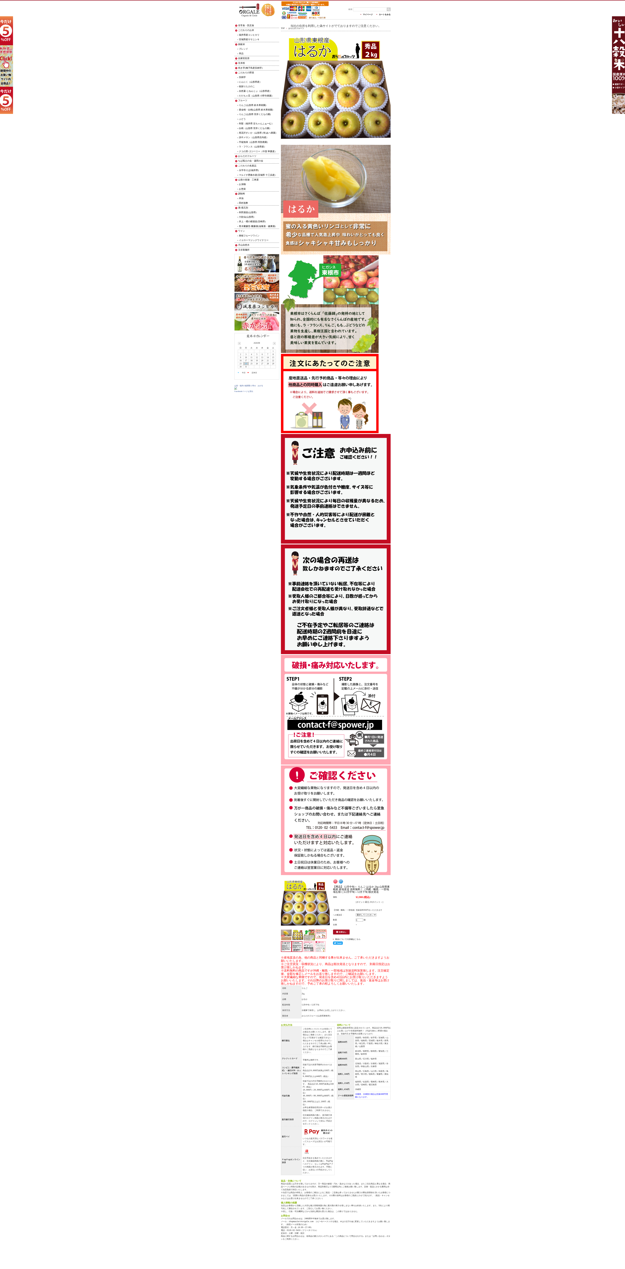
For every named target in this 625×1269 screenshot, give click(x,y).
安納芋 (242, 77)
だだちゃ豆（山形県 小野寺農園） (256, 96)
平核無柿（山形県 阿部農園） (254, 142)
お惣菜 (242, 189)
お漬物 (242, 184)
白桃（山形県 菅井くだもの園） (255, 128)
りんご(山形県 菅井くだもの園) (255, 114)
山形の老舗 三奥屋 (248, 179)
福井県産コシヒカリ (249, 35)
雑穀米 (241, 44)
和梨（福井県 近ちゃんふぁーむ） (256, 123)
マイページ (368, 14)
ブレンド (243, 49)
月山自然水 (244, 245)
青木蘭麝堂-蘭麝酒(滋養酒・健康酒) (257, 226)
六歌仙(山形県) (246, 217)
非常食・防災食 (246, 25)
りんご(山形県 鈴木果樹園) (252, 105)
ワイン (241, 231)
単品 (241, 53)
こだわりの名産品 (247, 166)
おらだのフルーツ (296, 28)
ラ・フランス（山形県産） (252, 146)
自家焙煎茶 (244, 58)
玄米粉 (241, 63)
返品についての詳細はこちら (348, 939)
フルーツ (242, 100)
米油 (241, 198)
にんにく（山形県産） (250, 82)
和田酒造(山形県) (248, 212)
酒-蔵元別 (243, 207)
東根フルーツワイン (249, 235)
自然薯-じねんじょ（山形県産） (255, 91)
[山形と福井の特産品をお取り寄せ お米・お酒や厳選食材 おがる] (256, 19)
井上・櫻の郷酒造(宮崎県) (252, 221)
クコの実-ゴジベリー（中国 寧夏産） (258, 151)
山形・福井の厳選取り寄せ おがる (248, 386)
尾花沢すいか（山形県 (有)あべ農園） (258, 133)
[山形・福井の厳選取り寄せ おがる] (235, 389)
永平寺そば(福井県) (249, 170)
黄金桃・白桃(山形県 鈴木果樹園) (256, 110)
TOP (283, 28)
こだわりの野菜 (246, 72)
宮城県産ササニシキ (249, 39)
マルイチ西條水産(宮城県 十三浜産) (257, 175)
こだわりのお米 (246, 30)
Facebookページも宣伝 (243, 391)
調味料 (241, 193)
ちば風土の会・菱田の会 (250, 161)
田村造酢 (243, 203)
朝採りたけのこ (247, 86)
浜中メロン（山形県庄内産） (254, 137)
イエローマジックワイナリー (254, 240)
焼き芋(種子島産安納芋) (250, 68)
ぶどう (242, 119)
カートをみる (385, 14)
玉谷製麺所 (244, 250)
